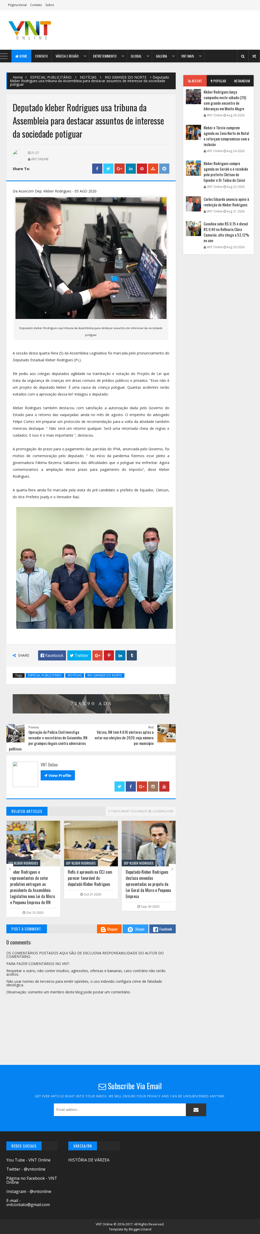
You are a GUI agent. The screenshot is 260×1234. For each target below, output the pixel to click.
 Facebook (52, 655)
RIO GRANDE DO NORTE (126, 77)
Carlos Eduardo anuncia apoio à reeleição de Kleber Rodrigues (226, 201)
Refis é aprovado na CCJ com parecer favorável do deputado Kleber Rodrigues (90, 878)
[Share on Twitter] (108, 168)
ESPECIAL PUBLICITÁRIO (51, 77)
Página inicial (17, 5)
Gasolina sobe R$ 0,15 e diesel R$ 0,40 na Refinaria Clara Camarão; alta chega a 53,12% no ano (226, 232)
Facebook (165, 929)
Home (23, 56)
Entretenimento (105, 56)
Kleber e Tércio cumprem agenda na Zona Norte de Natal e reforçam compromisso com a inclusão (226, 136)
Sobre (49, 5)
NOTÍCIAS (88, 77)
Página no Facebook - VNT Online (31, 1180)
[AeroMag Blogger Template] (36, 30)
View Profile (57, 775)
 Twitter (79, 655)
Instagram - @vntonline (28, 1191)
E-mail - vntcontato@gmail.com (28, 1202)
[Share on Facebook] (97, 168)
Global (136, 56)
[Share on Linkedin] (131, 168)
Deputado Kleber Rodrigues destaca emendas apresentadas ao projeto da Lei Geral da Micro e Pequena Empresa (148, 884)
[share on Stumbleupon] (153, 168)
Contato (36, 5)
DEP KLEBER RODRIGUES (23, 863)
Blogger (112, 929)
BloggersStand (140, 1229)
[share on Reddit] (164, 168)
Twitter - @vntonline (25, 1169)
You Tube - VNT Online (28, 1160)
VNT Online (104, 1224)
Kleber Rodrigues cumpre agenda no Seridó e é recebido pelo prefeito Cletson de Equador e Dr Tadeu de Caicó (226, 171)
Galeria (161, 56)
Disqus (139, 929)
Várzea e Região (67, 56)
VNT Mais (187, 56)
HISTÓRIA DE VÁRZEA (88, 1160)
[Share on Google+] (120, 168)
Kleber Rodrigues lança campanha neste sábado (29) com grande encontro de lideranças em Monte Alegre (225, 100)
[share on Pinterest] (142, 168)
